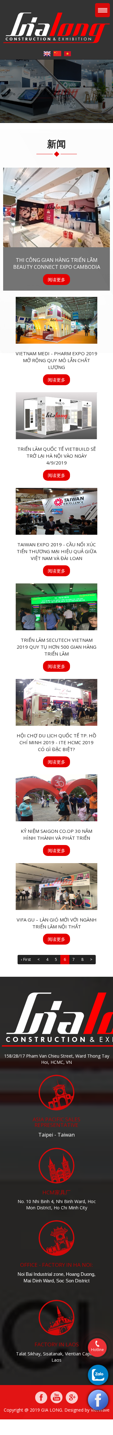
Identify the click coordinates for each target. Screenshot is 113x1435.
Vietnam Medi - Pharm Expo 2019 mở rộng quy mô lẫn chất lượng (56, 360)
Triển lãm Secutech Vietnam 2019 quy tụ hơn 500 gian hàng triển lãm (56, 647)
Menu (102, 10)
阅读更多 (56, 280)
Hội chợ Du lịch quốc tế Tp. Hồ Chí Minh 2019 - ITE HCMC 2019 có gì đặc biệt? (56, 742)
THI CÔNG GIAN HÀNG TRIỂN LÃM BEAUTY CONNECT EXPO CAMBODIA (56, 263)
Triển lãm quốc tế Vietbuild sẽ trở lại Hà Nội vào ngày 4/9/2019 (56, 456)
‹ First (26, 959)
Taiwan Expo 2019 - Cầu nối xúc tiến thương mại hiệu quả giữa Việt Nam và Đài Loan (56, 551)
